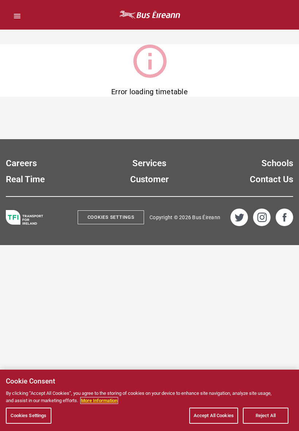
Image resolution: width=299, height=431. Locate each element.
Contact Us (271, 179)
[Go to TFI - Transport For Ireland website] (24, 217)
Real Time (25, 179)
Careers (21, 163)
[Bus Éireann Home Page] (149, 14)
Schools (277, 163)
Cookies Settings (111, 217)
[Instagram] (262, 217)
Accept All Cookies (214, 415)
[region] (149, 400)
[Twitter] (239, 217)
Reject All (266, 415)
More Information (99, 400)
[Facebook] (284, 217)
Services (149, 163)
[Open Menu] (17, 16)
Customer (149, 179)
